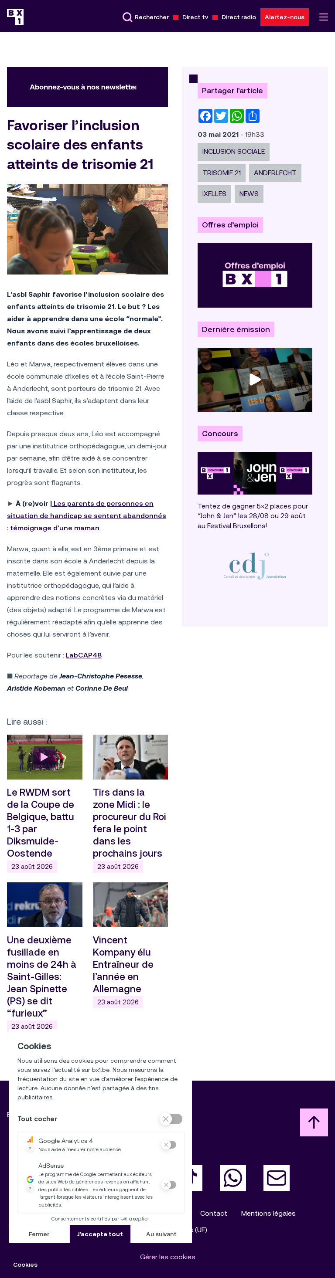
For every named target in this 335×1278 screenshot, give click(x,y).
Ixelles (214, 194)
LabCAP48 (84, 655)
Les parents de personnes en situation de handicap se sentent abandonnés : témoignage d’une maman (86, 515)
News (249, 194)
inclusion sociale (233, 151)
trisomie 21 (221, 173)
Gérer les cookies (167, 1257)
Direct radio (239, 17)
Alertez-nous (284, 17)
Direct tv (195, 17)
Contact (213, 1213)
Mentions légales (268, 1213)
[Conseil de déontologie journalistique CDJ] (255, 566)
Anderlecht (275, 173)
